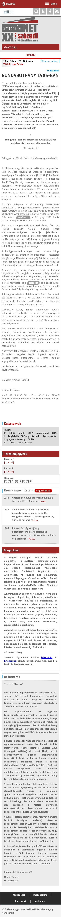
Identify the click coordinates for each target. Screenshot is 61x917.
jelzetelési (46, 657)
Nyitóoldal (19, 894)
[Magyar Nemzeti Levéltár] (8, 14)
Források (9, 470)
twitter (43, 11)
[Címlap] (20, 39)
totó (11, 442)
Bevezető (9, 461)
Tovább (43, 501)
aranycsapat (42, 433)
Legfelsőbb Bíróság (18, 436)
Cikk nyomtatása (49, 61)
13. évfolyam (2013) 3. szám (18, 61)
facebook (50, 11)
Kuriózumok (53, 70)
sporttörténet (25, 442)
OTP (30, 433)
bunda (21, 433)
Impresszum (40, 894)
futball (36, 436)
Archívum (39, 901)
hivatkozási (10, 660)
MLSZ (12, 433)
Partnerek (20, 901)
